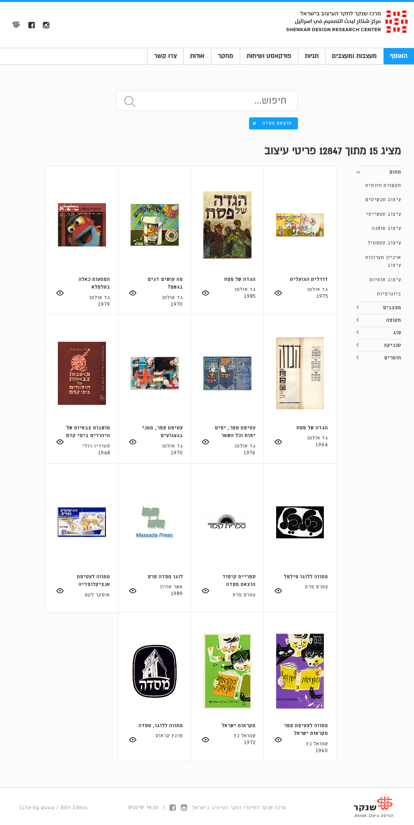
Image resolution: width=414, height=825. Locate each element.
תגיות (312, 56)
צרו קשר (165, 56)
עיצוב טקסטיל (384, 243)
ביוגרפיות (389, 294)
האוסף (399, 56)
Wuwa (47, 807)
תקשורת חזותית (383, 185)
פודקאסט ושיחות (269, 56)
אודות (197, 56)
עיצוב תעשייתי (383, 214)
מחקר (225, 56)
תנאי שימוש (143, 807)
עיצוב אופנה (386, 228)
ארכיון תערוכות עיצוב (383, 261)
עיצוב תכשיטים (383, 199)
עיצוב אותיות (385, 279)
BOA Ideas (74, 807)
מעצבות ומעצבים (354, 56)
